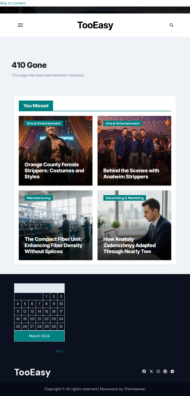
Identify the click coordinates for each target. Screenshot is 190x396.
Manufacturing (39, 198)
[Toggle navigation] (20, 25)
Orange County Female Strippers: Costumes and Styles (54, 170)
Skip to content (13, 3)
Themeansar (134, 388)
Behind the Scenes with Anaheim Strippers (131, 173)
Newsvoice (109, 388)
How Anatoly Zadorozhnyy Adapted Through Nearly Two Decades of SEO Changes (133, 248)
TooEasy (95, 25)
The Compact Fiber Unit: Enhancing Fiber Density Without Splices (53, 245)
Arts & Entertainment (44, 123)
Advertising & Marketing (125, 198)
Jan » (59, 351)
